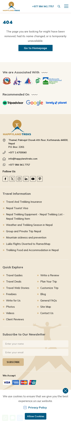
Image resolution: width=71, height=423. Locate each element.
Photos (10, 306)
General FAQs (48, 300)
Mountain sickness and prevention (26, 237)
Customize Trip (49, 288)
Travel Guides (14, 275)
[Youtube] (33, 179)
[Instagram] (19, 179)
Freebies (11, 294)
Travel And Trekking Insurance (24, 201)
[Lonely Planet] (56, 103)
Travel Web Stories (17, 288)
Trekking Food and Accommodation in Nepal (32, 250)
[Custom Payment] (35, 382)
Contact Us (46, 313)
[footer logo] (35, 127)
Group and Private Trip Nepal (23, 231)
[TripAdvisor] (13, 103)
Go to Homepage (35, 48)
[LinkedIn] (26, 179)
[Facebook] (5, 179)
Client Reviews (15, 319)
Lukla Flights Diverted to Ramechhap (28, 244)
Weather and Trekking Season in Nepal (29, 225)
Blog (43, 294)
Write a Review (49, 275)
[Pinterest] (40, 179)
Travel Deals (13, 281)
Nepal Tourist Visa (17, 208)
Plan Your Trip (48, 281)
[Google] (34, 103)
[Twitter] (12, 179)
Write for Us (13, 300)
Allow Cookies (35, 416)
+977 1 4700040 (17, 152)
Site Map (45, 306)
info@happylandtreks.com (22, 158)
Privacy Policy (37, 407)
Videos (10, 313)
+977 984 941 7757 (19, 164)
